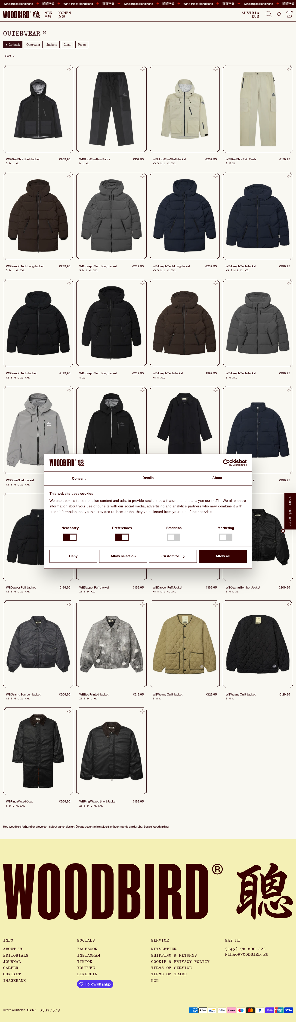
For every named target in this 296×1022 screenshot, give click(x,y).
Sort (8, 56)
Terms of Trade (169, 974)
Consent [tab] (79, 479)
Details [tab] (148, 478)
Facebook (87, 949)
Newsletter (163, 949)
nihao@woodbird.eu (246, 954)
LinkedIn (87, 974)
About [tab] (217, 478)
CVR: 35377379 (43, 1010)
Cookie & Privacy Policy (180, 962)
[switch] (122, 537)
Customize (170, 556)
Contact (12, 974)
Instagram (88, 955)
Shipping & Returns (174, 955)
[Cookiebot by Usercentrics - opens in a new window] (226, 462)
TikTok (84, 962)
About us (13, 949)
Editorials (15, 955)
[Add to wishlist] (69, 69)
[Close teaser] (283, 530)
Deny (73, 556)
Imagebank (14, 980)
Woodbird (18, 1010)
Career (10, 968)
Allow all (223, 556)
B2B (155, 980)
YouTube (86, 968)
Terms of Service (171, 968)
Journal (12, 962)
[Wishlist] (279, 15)
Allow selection (123, 556)
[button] (268, 14)
